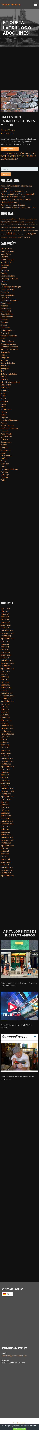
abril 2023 (5, 714)
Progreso (32, 233)
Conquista (5, 297)
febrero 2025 (5, 655)
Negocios (4, 417)
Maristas (4, 401)
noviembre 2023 (7, 695)
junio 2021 (5, 772)
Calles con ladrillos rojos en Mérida (18, 121)
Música (4, 414)
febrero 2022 (6, 753)
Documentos (6, 308)
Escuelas (4, 319)
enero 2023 (5, 723)
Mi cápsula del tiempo (10, 202)
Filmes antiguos (7, 341)
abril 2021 (4, 777)
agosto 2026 (5, 608)
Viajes (19, 237)
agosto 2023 (5, 704)
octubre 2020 (6, 793)
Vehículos (5, 477)
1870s (31, 219)
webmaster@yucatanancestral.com (14, 1356)
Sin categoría (6, 455)
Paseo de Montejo (19, 234)
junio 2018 (5, 851)
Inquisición (5, 387)
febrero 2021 (5, 783)
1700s (9, 219)
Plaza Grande (6, 434)
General (4, 355)
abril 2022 (5, 747)
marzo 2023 (5, 717)
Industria (4, 379)
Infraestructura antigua (10, 382)
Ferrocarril (21, 227)
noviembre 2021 (7, 761)
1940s (26, 222)
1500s (2, 219)
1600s (5, 219)
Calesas (4, 273)
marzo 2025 (5, 652)
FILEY (3, 338)
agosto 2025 (5, 641)
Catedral (28, 224)
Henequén (5, 368)
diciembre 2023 (7, 693)
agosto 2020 (5, 799)
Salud (3, 453)
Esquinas (4, 322)
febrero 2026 (6, 625)
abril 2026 (5, 619)
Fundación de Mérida (9, 346)
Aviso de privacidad (19, 1423)
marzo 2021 (5, 780)
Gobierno (4, 360)
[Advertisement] (19, 69)
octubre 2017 (6, 872)
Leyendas (4, 390)
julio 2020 (5, 802)
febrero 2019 (6, 834)
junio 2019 (5, 829)
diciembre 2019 (7, 821)
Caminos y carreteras (9, 278)
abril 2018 (4, 856)
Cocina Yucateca (4, 227)
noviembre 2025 (7, 633)
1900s (7, 221)
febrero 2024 (6, 687)
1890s (3, 221)
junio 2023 (5, 709)
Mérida (14, 159)
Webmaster (8, 133)
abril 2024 (5, 682)
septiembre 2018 (7, 845)
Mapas (3, 398)
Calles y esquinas (8, 276)
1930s (22, 222)
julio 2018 (4, 848)
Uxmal (15, 237)
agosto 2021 (5, 769)
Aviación (16, 224)
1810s (17, 219)
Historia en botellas (17, 230)
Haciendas (8, 230)
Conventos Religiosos (9, 300)
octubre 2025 (6, 635)
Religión (3, 237)
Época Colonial (7, 314)
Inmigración (6, 384)
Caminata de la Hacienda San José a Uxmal (18, 207)
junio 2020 (5, 804)
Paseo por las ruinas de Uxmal (13, 205)
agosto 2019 (5, 826)
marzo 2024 (5, 684)
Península (26, 234)
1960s (33, 222)
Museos (4, 412)
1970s (2, 225)
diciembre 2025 (7, 630)
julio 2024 (4, 674)
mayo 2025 (5, 646)
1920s (17, 221)
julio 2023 (4, 706)
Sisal (6, 237)
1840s (21, 219)
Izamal (29, 230)
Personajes (5, 431)
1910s (13, 222)
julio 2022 (4, 739)
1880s (35, 219)
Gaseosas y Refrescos (9, 349)
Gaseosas (3, 230)
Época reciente (7, 316)
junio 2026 (5, 614)
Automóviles (20, 153)
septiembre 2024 (7, 668)
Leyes (3, 393)
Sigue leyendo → (9, 149)
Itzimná (25, 230)
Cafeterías (5, 270)
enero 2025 (5, 657)
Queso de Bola (6, 436)
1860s (28, 219)
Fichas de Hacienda (9, 335)
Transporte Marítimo (9, 469)
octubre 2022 (6, 731)
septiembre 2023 (7, 701)
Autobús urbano (7, 251)
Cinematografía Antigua (11, 286)
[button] (36, 4)
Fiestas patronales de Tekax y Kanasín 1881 (18, 194)
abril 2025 (4, 649)
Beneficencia (6, 262)
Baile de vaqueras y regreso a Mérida (16, 199)
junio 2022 (5, 742)
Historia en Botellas (9, 374)
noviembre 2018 (7, 840)
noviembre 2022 (7, 728)
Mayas (3, 404)
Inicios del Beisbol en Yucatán (13, 196)
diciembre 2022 (7, 725)
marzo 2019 (5, 832)
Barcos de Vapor (7, 259)
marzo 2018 (5, 859)
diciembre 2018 (7, 837)
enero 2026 (5, 627)
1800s (13, 219)
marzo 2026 (5, 622)
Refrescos (4, 439)
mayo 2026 (5, 616)
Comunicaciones (8, 295)
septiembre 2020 (7, 796)
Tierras (3, 466)
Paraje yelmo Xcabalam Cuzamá (14, 191)
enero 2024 (5, 690)
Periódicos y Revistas (9, 428)
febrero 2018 (5, 862)
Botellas (4, 267)
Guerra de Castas (8, 363)
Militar (3, 406)
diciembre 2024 (7, 660)
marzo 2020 (5, 813)
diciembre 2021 (7, 758)
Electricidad (6, 311)
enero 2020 (5, 818)
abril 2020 (5, 810)
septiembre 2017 (7, 875)
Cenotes (4, 284)
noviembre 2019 (7, 823)
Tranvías (11, 237)
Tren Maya (5, 474)
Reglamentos (6, 442)
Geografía (5, 357)
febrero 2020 (6, 815)
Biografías (5, 265)
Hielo (3, 371)
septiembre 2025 (7, 638)
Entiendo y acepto (19, 1428)
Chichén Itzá (34, 224)
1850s (24, 219)
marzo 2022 (5, 750)
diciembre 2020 (7, 788)
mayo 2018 (5, 853)
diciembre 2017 (7, 867)
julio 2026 (4, 611)
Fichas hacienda (31, 227)
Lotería (3, 395)
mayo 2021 (5, 774)
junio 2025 (5, 644)
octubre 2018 (6, 842)
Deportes (4, 305)
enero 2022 (5, 755)
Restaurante (6, 450)
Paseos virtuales (7, 425)
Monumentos (6, 409)
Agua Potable (10, 224)
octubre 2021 (6, 763)
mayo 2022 (5, 744)
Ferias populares (7, 330)
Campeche (22, 225)
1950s (29, 222)
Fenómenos (5, 327)
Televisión (5, 463)
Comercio (5, 292)
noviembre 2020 (7, 791)
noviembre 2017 (7, 870)
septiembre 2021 (7, 766)
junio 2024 (5, 676)
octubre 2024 (6, 665)
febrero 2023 (6, 720)
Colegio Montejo (13, 227)
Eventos (4, 325)
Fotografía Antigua (8, 344)
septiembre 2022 (7, 734)
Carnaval (4, 281)
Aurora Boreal (6, 248)
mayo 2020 (5, 807)
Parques (4, 423)
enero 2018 (5, 864)
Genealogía (5, 352)
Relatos (4, 444)
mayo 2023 (5, 712)
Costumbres (6, 303)
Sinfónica (5, 458)
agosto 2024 (5, 671)
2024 (5, 224)
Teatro (3, 461)
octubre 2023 (6, 698)
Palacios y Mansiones (9, 420)
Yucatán (25, 237)
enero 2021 (5, 785)
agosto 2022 (5, 736)
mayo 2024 (5, 679)
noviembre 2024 (7, 663)
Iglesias (4, 376)
